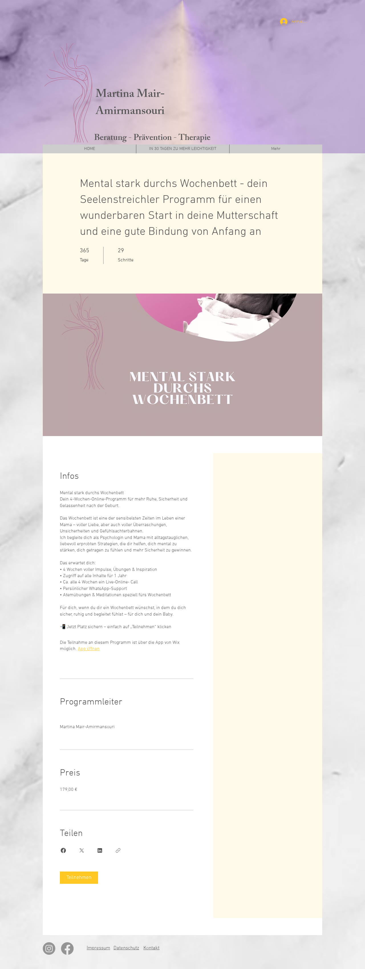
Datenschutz (126, 948)
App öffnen (89, 649)
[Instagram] (49, 948)
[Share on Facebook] (63, 850)
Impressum (98, 948)
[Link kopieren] (118, 850)
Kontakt (151, 948)
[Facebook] (67, 948)
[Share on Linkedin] (99, 850)
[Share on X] (81, 850)
